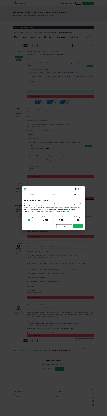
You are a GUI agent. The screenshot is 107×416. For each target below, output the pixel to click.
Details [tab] (53, 194)
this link (66, 211)
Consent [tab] (32, 194)
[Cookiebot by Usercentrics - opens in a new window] (76, 189)
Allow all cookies (78, 226)
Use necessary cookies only (64, 226)
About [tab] (74, 194)
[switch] (44, 219)
